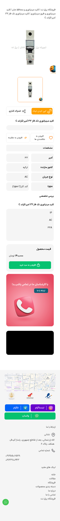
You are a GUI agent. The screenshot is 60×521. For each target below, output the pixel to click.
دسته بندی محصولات (46, 486)
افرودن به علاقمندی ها (40, 138)
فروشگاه (52, 482)
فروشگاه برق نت (48, 499)
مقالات (52, 478)
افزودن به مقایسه (15, 137)
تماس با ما (51, 495)
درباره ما (52, 491)
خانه (53, 474)
